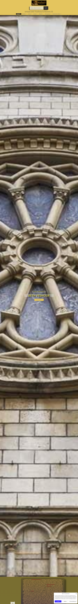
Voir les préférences (73, 601)
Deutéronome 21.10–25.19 (36, 579)
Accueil (18, 14)
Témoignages (47, 14)
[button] (76, 593)
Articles (29, 14)
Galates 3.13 (49, 586)
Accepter (58, 601)
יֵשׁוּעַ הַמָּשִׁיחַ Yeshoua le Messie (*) (39, 11)
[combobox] (36, 8)
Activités (24, 14)
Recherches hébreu (56, 14)
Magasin (40, 14)
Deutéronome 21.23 (50, 584)
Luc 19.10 (32, 591)
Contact (35, 14)
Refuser (65, 601)
